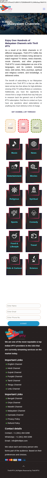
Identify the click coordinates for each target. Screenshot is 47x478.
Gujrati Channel (14, 372)
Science (34, 268)
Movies (33, 176)
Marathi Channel (15, 407)
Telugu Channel (14, 385)
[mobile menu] (44, 9)
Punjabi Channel (15, 376)
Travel (34, 245)
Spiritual (34, 199)
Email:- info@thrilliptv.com (16, 441)
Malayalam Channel (16, 411)
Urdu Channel (14, 389)
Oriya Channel (14, 402)
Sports (14, 222)
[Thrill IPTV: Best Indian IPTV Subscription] (6, 8)
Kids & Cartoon (14, 268)
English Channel (15, 364)
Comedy (34, 222)
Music (14, 153)
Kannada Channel (15, 415)
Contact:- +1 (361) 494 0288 (17, 433)
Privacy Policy (14, 419)
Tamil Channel (14, 381)
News (34, 153)
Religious (14, 199)
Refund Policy (14, 423)
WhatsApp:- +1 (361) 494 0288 (18, 437)
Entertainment (14, 176)
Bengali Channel (15, 398)
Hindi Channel (14, 368)
